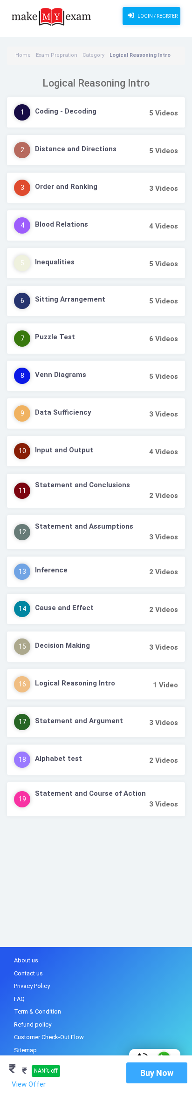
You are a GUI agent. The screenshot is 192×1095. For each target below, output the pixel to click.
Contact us (28, 973)
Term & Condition (37, 1011)
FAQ (19, 998)
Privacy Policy (32, 985)
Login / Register (157, 16)
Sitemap (25, 1050)
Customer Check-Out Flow (49, 1037)
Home (23, 55)
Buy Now (156, 1073)
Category (93, 55)
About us (26, 960)
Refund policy (32, 1024)
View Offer (29, 1084)
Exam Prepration (56, 55)
